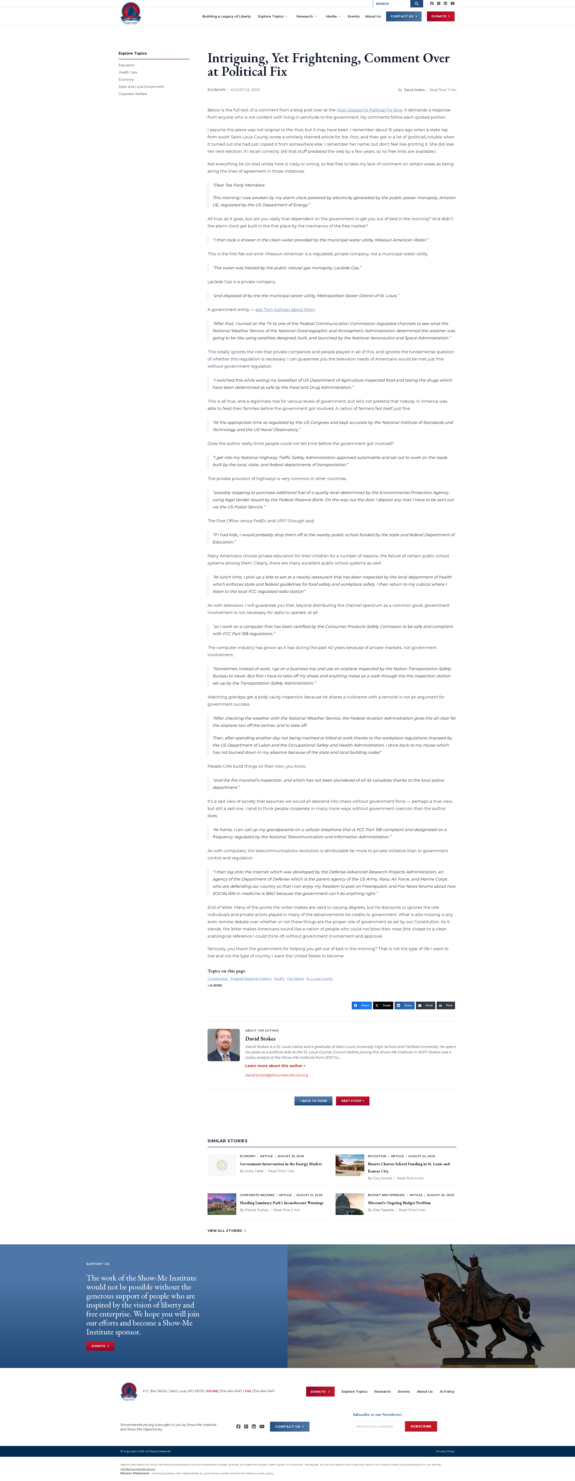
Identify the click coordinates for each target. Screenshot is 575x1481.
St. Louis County (319, 978)
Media (331, 16)
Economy (126, 80)
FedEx (279, 978)
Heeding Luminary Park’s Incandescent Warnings (282, 1202)
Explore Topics (270, 16)
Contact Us (402, 16)
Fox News (295, 978)
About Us (373, 16)
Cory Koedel (382, 1178)
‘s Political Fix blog (369, 110)
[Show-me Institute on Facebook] (431, 4)
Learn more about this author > (275, 1066)
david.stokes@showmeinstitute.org (276, 1075)
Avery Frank (254, 1171)
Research (304, 16)
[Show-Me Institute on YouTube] (453, 4)
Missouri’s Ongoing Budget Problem (399, 1202)
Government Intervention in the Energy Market (281, 1163)
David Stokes (414, 90)
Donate (438, 16)
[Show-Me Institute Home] (130, 13)
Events (354, 16)
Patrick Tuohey (257, 1210)
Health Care (128, 72)
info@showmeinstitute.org (137, 1469)
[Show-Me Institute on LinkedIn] (445, 4)
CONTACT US (287, 1427)
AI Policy (447, 1391)
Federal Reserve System (251, 978)
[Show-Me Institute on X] (438, 4)
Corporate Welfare (133, 94)
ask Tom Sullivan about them (285, 309)
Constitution (218, 978)
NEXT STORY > (352, 1101)
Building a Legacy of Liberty (226, 16)
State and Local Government (141, 87)
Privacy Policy (445, 1451)
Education (127, 65)
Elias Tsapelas (383, 1210)
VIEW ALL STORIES (225, 1231)
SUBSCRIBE (421, 1426)
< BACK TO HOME (313, 1101)
